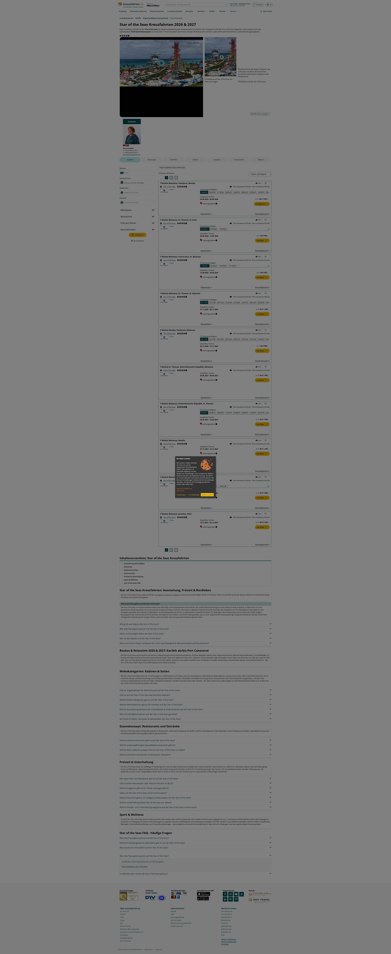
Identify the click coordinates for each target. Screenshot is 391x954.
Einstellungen (181, 495)
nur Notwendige (193, 495)
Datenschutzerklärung (184, 488)
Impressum (180, 491)
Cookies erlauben (207, 495)
